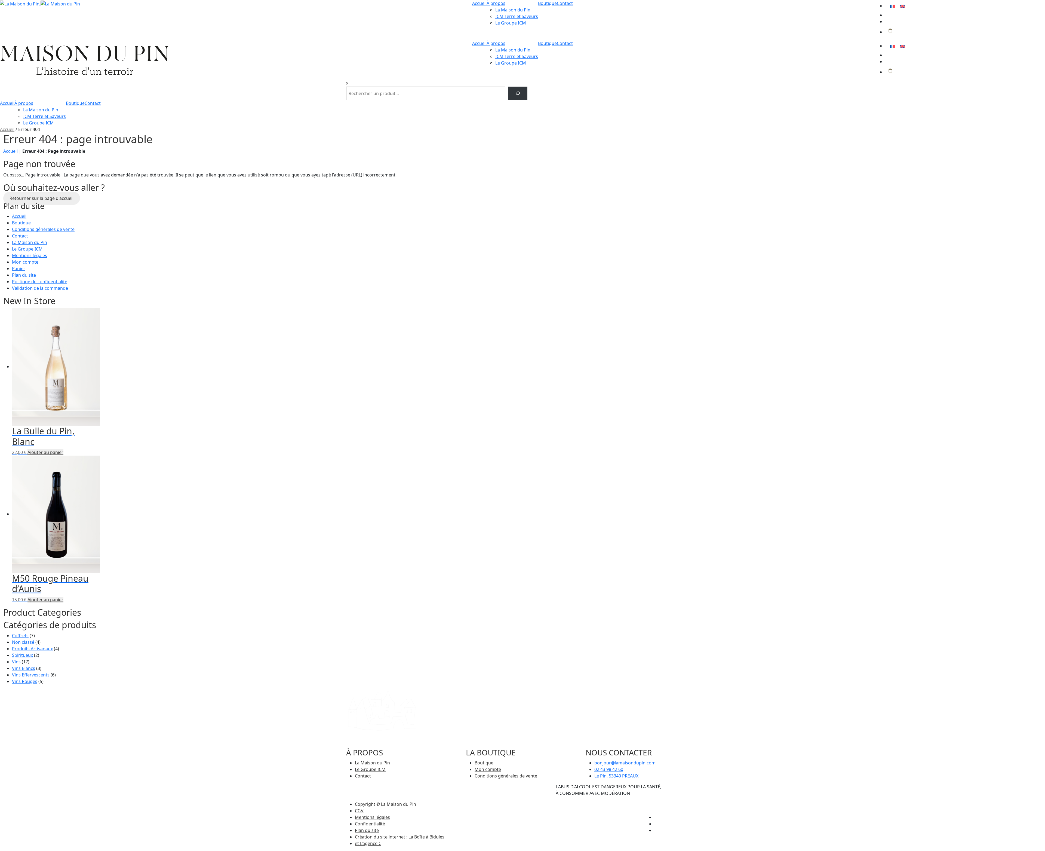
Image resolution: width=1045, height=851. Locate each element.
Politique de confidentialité (39, 282)
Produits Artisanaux (32, 649)
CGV (359, 811)
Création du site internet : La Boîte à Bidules (399, 837)
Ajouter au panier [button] (45, 452)
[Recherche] (517, 93)
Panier (18, 269)
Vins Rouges (24, 681)
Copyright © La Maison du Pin (385, 804)
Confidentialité (370, 824)
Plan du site (24, 275)
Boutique (547, 3)
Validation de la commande (40, 288)
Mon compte (25, 262)
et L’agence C (368, 843)
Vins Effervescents (31, 675)
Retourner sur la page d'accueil (41, 198)
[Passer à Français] (892, 6)
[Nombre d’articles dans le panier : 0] (890, 30)
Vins (16, 662)
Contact (565, 3)
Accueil (479, 3)
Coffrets (20, 636)
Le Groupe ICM (510, 23)
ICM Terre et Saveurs (516, 16)
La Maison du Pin (512, 10)
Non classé (23, 642)
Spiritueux (22, 655)
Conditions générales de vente (43, 229)
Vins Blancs (23, 668)
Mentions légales (29, 255)
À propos (496, 3)
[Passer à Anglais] (903, 6)
